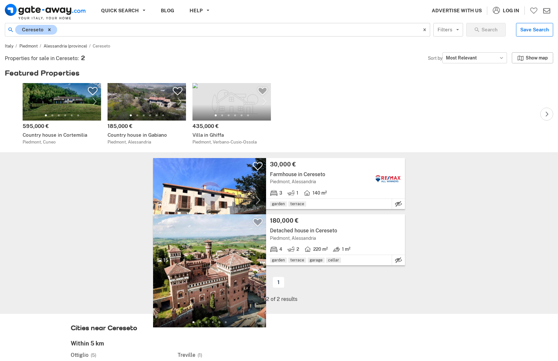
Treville (190, 355)
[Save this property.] (93, 91)
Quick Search (120, 10)
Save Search (534, 29)
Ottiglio (83, 355)
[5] (71, 115)
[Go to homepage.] (45, 12)
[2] (52, 115)
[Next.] (546, 114)
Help (196, 10)
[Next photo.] (94, 102)
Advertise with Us (457, 10)
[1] (46, 115)
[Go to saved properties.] (534, 11)
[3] (59, 115)
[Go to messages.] (547, 11)
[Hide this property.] (398, 204)
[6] (78, 115)
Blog (167, 10)
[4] (65, 115)
